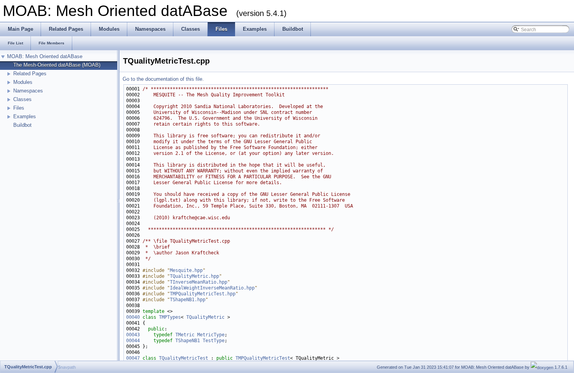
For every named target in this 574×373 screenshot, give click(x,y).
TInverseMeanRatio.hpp (198, 282)
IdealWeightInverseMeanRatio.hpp (212, 288)
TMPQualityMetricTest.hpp (202, 294)
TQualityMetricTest (183, 358)
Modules (22, 82)
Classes (22, 99)
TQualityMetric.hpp (194, 276)
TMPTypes (170, 317)
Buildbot (22, 125)
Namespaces (28, 91)
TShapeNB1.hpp (187, 299)
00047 (133, 358)
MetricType (211, 334)
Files (18, 108)
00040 (133, 317)
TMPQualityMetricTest (262, 358)
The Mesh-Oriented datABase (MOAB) (56, 65)
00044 (133, 340)
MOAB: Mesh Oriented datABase (44, 56)
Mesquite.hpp (186, 270)
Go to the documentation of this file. (163, 79)
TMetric (184, 334)
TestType (214, 340)
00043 (133, 334)
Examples (24, 116)
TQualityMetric (205, 317)
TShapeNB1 (187, 340)
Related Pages (29, 73)
